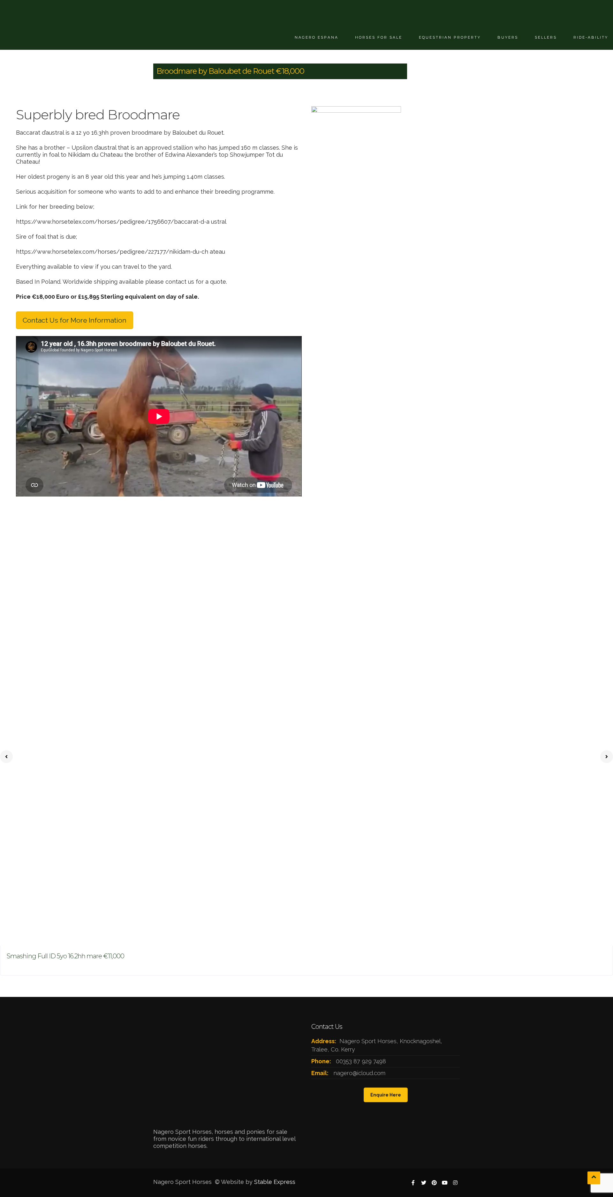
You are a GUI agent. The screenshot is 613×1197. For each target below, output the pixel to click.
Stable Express (274, 1181)
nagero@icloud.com (359, 1073)
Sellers (546, 37)
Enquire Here (385, 1094)
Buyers (507, 37)
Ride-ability (590, 37)
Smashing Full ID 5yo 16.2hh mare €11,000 (65, 956)
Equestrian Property (450, 37)
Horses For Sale (378, 37)
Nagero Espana (316, 37)
